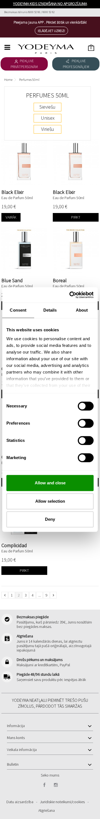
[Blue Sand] (24, 250)
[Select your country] (90, 12)
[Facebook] (44, 785)
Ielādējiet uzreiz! (51, 31)
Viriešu (47, 129)
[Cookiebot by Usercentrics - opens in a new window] (71, 295)
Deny (50, 519)
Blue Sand (12, 280)
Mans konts (16, 737)
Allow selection (50, 501)
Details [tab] (50, 310)
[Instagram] (55, 785)
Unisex (47, 118)
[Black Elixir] (24, 162)
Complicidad (14, 545)
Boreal (60, 280)
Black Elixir (12, 192)
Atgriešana (46, 810)
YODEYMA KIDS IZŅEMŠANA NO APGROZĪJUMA (50, 3)
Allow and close (50, 482)
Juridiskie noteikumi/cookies (62, 801)
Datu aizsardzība (19, 801)
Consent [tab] (18, 310)
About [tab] (82, 310)
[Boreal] (76, 250)
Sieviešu (47, 107)
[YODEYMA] (46, 49)
